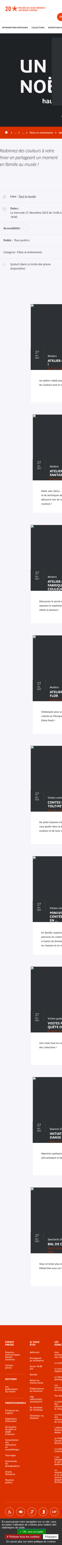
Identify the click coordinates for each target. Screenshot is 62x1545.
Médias (57, 77)
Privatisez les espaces (12, 1411)
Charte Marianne (10, 1473)
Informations (57, 54)
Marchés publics (9, 1481)
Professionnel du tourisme (37, 1390)
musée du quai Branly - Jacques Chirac (29, 8)
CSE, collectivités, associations (36, 1399)
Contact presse (9, 1366)
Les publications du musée (11, 1389)
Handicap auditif (32, 1512)
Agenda (57, 66)
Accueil (5, 133)
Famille (33, 1374)
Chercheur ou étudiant (37, 1417)
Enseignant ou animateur (37, 1359)
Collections (38, 28)
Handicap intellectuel (43, 1512)
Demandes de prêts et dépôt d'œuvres (10, 1430)
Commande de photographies (12, 1463)
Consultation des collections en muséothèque (12, 1445)
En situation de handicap (36, 1408)
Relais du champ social (36, 1381)
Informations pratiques (15, 28)
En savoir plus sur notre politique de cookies (31, 1541)
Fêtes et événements (41, 132)
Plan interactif (57, 88)
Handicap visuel (20, 1512)
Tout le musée (27, 196)
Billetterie (57, 43)
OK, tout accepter (33, 1531)
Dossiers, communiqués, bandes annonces (12, 1356)
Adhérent (34, 1352)
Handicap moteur (9, 1512)
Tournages (10, 1455)
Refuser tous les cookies (24, 1536)
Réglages (51, 1536)
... (15, 132)
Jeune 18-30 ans (36, 1367)
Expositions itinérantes (11, 1420)
